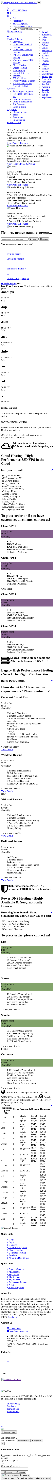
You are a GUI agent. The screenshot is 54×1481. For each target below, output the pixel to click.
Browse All (18, 42)
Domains (12, 1245)
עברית (44, 66)
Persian (45, 58)
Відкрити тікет (20, 112)
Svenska (45, 92)
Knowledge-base (16, 1287)
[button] (2, 1426)
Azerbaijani (47, 34)
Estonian (46, 55)
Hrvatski (45, 42)
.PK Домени (19, 104)
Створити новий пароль (14, 1472)
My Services (14, 1277)
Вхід (15, 18)
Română (45, 84)
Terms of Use (13, 1409)
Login (11, 1242)
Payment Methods (16, 1269)
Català (44, 37)
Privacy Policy (13, 1403)
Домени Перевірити (22, 101)
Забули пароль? (20, 23)
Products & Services (17, 1282)
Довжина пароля (9, 1460)
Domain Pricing (9, 283)
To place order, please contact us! (25, 935)
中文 (44, 39)
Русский (46, 87)
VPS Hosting (19, 70)
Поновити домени (22, 99)
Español (45, 89)
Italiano (45, 71)
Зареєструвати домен (23, 91)
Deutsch (45, 63)
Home (11, 1239)
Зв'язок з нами (14, 122)
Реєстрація (18, 21)
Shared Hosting (20, 68)
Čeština (45, 45)
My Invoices (14, 1279)
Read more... (14, 1317)
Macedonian (47, 74)
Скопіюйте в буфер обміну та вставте (33, 1478)
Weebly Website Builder (24, 81)
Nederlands (47, 50)
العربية (45, 32)
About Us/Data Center (18, 1258)
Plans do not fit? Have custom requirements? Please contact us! (25, 689)
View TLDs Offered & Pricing (21, 164)
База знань (18, 117)
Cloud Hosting (19, 65)
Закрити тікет (23, 1441)
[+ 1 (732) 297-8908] (8, 8)
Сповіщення (19, 120)
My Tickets (13, 1274)
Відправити (37, 1441)
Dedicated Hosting (17, 1252)
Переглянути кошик (22, 26)
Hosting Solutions (15, 39)
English (45, 53)
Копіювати (24, 1475)
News (11, 1285)
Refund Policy (13, 1411)
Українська (47, 97)
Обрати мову (15, 31)
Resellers (17, 75)
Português (46, 79)
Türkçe (45, 94)
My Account (14, 1272)
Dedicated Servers (21, 73)
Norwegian (47, 76)
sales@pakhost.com (19, 1331)
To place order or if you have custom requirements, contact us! (25, 517)
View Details (7, 749)
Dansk (45, 48)
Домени (11, 88)
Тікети (16, 114)
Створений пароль (10, 1466)
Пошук (34, 239)
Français (45, 61)
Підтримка (12, 109)
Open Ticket (15, 1328)
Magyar (45, 68)
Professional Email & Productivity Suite (22, 84)
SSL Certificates (20, 78)
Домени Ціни (19, 107)
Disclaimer (12, 1406)
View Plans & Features (17, 143)
